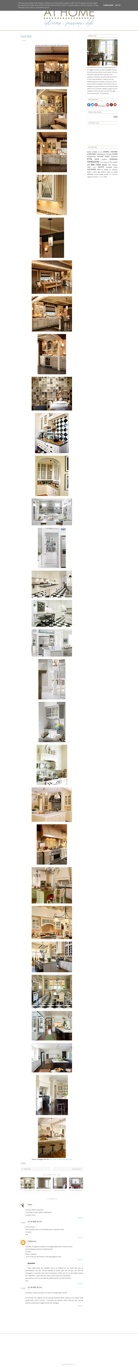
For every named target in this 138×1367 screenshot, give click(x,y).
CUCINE (23, 40)
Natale (104, 165)
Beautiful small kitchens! (76, 1190)
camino (103, 172)
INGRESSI (104, 159)
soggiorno (90, 176)
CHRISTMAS (91, 154)
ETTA (89, 159)
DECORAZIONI (91, 156)
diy (112, 172)
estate (115, 172)
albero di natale (102, 169)
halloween (90, 174)
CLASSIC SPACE (27, 1190)
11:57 (29, 1224)
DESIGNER (100, 156)
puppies (106, 174)
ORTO (109, 165)
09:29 (29, 1265)
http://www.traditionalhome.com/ (60, 1159)
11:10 (29, 1207)
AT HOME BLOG (35, 1221)
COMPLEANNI (101, 154)
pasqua (96, 174)
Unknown (32, 1241)
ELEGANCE (114, 156)
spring (95, 176)
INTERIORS (113, 159)
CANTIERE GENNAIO (60, 1190)
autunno (114, 169)
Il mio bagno (103, 162)
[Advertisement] (69, 1348)
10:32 (29, 1289)
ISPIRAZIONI (93, 161)
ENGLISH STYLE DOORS (44, 1190)
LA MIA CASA (94, 164)
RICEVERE (109, 167)
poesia (101, 174)
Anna (30, 1204)
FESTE (97, 159)
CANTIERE (113, 152)
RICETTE (101, 167)
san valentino (113, 174)
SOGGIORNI (91, 169)
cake (98, 172)
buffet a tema (92, 172)
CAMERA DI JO (97, 152)
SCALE (115, 167)
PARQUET (114, 165)
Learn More (108, 5)
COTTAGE (108, 154)
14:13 (29, 1243)
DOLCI (107, 156)
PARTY (89, 167)
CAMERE (106, 152)
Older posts (27, 1169)
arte (110, 169)
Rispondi (80, 1218)
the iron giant (100, 176)
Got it (118, 5)
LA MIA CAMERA (112, 162)
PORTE (94, 167)
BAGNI (89, 152)
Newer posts (76, 1169)
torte (105, 177)
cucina (108, 172)
